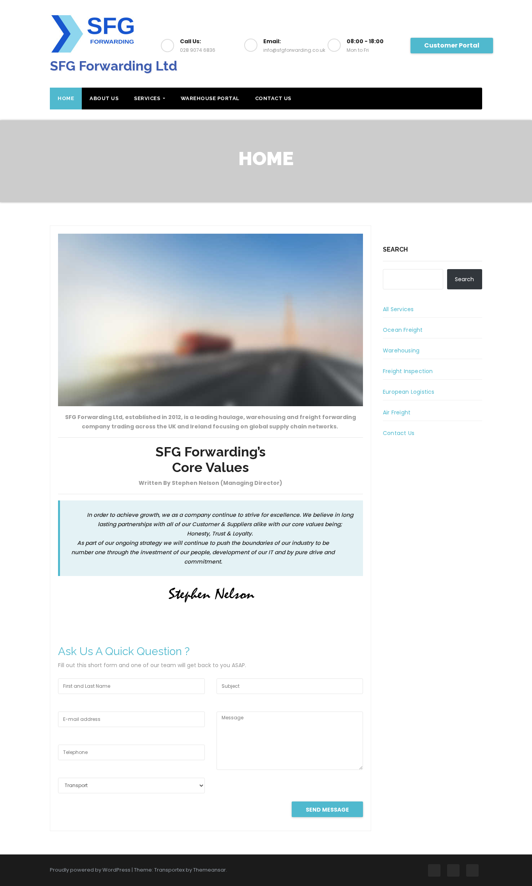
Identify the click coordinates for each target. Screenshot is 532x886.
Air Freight (396, 412)
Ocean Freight (403, 330)
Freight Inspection (408, 371)
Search (395, 249)
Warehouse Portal (210, 98)
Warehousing (401, 350)
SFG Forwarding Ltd (113, 66)
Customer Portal (451, 45)
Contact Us (273, 98)
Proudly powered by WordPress (91, 870)
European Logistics (409, 392)
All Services (398, 309)
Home (66, 98)
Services (148, 98)
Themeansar (209, 870)
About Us (104, 98)
